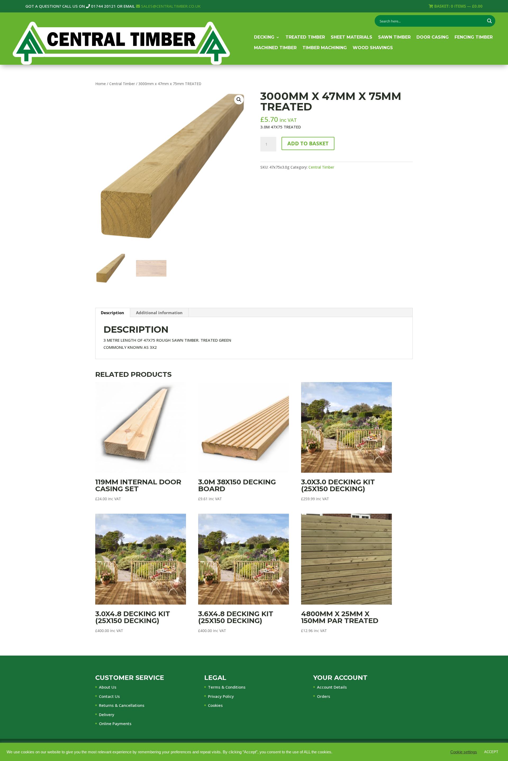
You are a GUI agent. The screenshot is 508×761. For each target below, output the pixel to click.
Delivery (106, 714)
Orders (323, 696)
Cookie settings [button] (463, 752)
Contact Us (109, 696)
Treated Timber (305, 37)
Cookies (215, 705)
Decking (264, 37)
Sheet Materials (351, 37)
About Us (107, 687)
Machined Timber (275, 47)
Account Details (332, 687)
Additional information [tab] (159, 312)
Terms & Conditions (227, 687)
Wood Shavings (373, 47)
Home (100, 83)
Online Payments (115, 723)
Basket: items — (458, 6)
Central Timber (122, 83)
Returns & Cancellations (121, 705)
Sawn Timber (394, 37)
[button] (239, 99)
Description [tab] (112, 312)
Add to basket (308, 143)
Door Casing (432, 37)
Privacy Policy (221, 696)
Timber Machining (324, 47)
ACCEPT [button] (491, 752)
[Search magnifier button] (489, 21)
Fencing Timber (474, 37)
